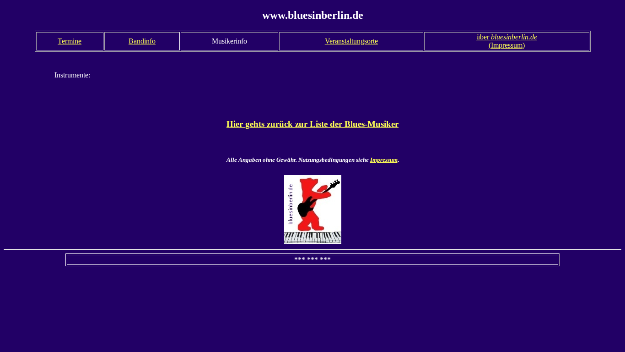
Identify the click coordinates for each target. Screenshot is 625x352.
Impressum (384, 159)
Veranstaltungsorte (351, 41)
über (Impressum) (506, 41)
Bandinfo (142, 41)
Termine (69, 41)
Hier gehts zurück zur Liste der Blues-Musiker (312, 124)
